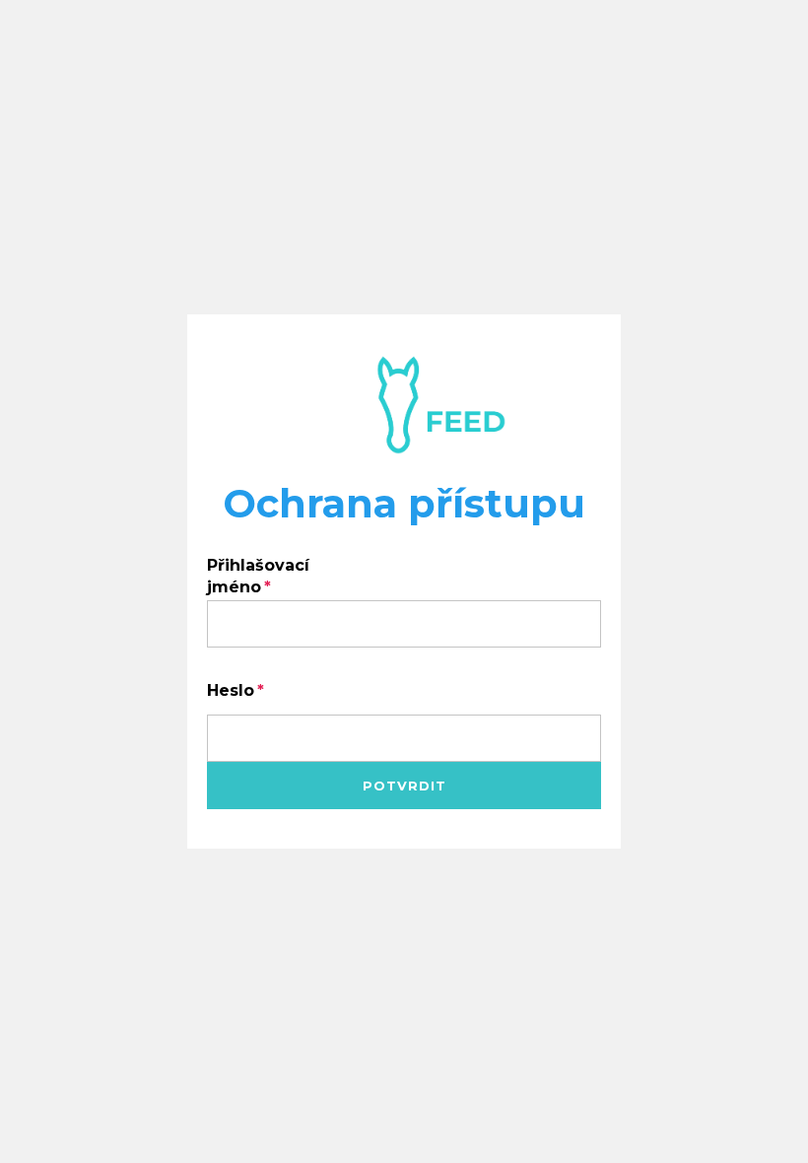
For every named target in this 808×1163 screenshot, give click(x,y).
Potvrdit (404, 785)
